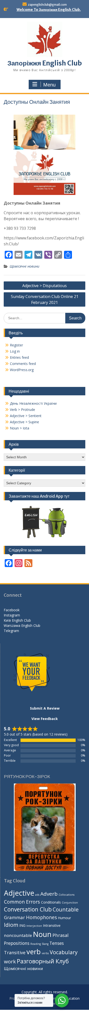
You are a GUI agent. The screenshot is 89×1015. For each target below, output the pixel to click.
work (10, 961)
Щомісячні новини (24, 266)
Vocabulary (64, 952)
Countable (66, 909)
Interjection (34, 926)
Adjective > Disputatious (44, 285)
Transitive (14, 952)
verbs (45, 953)
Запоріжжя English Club (44, 63)
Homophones (41, 917)
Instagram (12, 615)
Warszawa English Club (22, 625)
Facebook (12, 610)
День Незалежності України (33, 403)
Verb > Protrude (22, 409)
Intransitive (52, 925)
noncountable (18, 935)
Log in (15, 351)
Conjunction (70, 902)
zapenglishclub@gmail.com (47, 4)
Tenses (56, 943)
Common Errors (22, 901)
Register (16, 345)
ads (37, 894)
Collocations (66, 894)
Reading (35, 944)
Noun (42, 934)
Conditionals (51, 902)
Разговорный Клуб (43, 961)
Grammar (14, 917)
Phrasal (60, 935)
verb (33, 951)
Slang (45, 944)
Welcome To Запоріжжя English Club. (49, 9)
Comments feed (23, 363)
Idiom (11, 924)
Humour (64, 917)
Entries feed (19, 357)
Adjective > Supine (24, 422)
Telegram (11, 630)
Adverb (49, 893)
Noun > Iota (19, 428)
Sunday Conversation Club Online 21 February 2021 (44, 299)
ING (22, 925)
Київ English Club (17, 620)
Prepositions (16, 943)
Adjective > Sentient (26, 415)
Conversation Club (28, 909)
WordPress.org (22, 369)
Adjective (19, 893)
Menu (49, 84)
